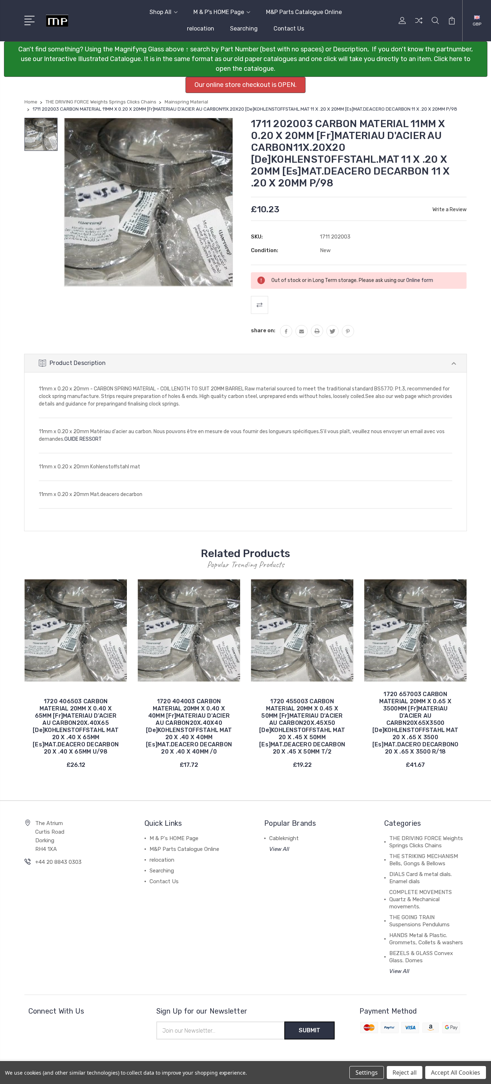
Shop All (160, 12)
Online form (419, 280)
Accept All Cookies (455, 1072)
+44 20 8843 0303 (58, 862)
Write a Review (449, 210)
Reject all (405, 1072)
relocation (200, 28)
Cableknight (284, 838)
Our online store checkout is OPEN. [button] (245, 85)
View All (279, 849)
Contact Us (289, 28)
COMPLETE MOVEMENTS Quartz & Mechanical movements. (420, 899)
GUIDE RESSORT (83, 439)
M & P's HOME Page (218, 12)
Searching (244, 28)
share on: (263, 330)
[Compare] (419, 25)
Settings (366, 1072)
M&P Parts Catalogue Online (304, 12)
